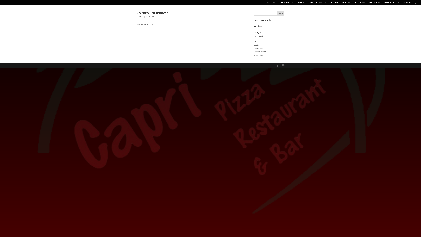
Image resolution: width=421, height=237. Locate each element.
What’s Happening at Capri (284, 2)
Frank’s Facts (407, 2)
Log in (256, 45)
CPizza (141, 17)
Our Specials (334, 2)
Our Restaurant (360, 2)
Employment (374, 2)
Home (267, 2)
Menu (300, 2)
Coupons (346, 2)
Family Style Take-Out (317, 2)
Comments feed (260, 52)
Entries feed (258, 48)
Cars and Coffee (390, 2)
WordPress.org (259, 55)
